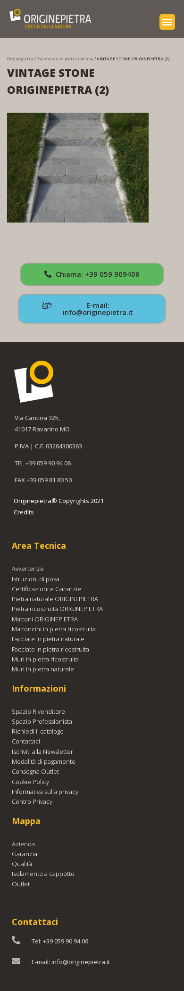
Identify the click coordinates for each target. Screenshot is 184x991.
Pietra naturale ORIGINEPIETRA (55, 599)
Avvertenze (28, 568)
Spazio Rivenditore (38, 711)
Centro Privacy (32, 801)
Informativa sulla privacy (45, 791)
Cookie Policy (30, 781)
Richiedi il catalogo (38, 731)
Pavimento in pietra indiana (64, 59)
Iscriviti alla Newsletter (42, 751)
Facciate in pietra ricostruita (50, 649)
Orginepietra (20, 59)
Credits (24, 512)
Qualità (22, 863)
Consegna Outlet (35, 771)
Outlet (21, 884)
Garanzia (24, 854)
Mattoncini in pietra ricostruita (54, 629)
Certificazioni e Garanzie (46, 589)
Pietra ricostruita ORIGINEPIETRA (57, 608)
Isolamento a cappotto (43, 873)
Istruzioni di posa (35, 579)
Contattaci (26, 741)
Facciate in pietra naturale (48, 639)
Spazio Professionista (42, 721)
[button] (167, 22)
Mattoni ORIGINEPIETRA (45, 619)
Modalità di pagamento (43, 761)
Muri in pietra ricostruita (45, 659)
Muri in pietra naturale (43, 669)
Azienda (23, 844)
